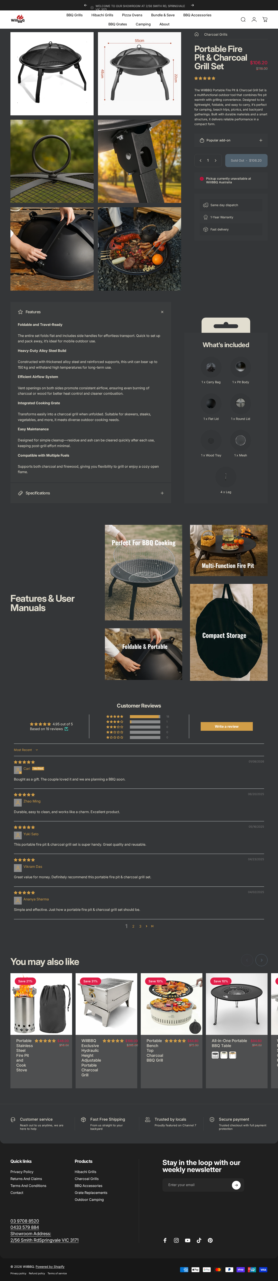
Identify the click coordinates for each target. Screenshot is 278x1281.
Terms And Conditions (28, 1185)
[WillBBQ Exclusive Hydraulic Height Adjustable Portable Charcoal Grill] (106, 1004)
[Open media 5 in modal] (52, 248)
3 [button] (140, 926)
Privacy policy (18, 1273)
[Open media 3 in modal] (52, 161)
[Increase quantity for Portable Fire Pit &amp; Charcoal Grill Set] (217, 160)
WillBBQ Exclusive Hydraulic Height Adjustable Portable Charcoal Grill (91, 1057)
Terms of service (57, 1273)
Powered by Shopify (50, 1266)
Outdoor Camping (89, 1199)
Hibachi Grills (85, 1172)
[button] (204, 78)
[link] (30, 1233)
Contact (16, 1192)
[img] (24, 762)
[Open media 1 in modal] (52, 73)
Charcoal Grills (215, 34)
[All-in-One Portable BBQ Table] (237, 1004)
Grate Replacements (91, 1192)
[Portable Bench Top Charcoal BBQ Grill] (171, 1004)
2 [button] (133, 926)
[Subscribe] (236, 1185)
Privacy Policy (21, 1172)
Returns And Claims (26, 1179)
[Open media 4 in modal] (139, 161)
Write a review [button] (227, 726)
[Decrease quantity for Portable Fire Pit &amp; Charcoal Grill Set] (200, 160)
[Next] (192, 5)
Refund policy (37, 1273)
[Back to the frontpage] (196, 34)
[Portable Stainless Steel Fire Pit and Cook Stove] (41, 1004)
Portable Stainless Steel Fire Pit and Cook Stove (24, 1055)
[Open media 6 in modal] (139, 248)
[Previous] (85, 5)
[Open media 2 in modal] (139, 73)
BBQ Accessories (88, 1185)
